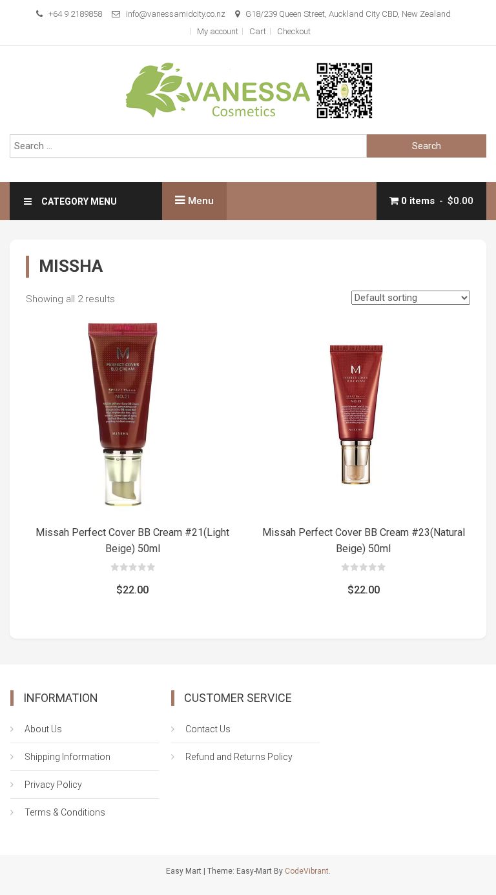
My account (217, 31)
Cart (257, 31)
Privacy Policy (53, 784)
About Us (43, 729)
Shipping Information (67, 757)
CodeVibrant (307, 871)
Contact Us (208, 729)
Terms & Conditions (65, 812)
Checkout (294, 31)
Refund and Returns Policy (239, 757)
